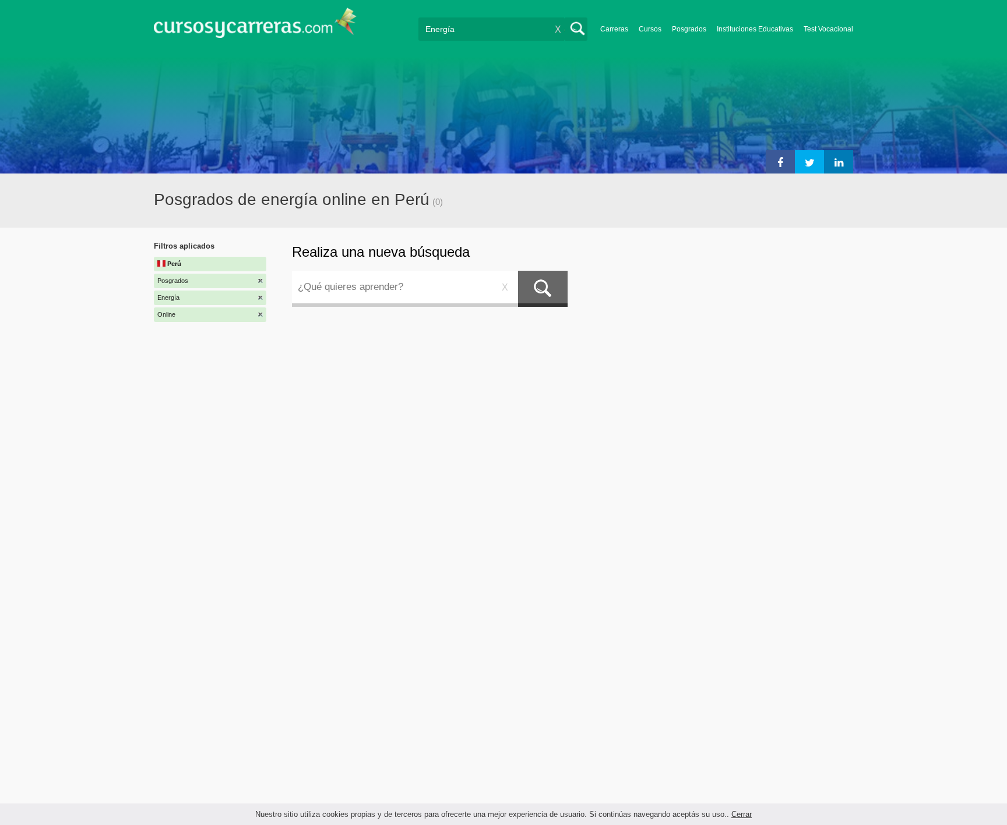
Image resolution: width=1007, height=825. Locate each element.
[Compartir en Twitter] (809, 162)
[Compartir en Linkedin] (838, 162)
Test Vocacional (828, 29)
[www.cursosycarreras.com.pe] (255, 26)
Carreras (614, 29)
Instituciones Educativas (755, 29)
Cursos (650, 29)
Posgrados (689, 29)
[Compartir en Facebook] (780, 162)
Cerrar (741, 814)
